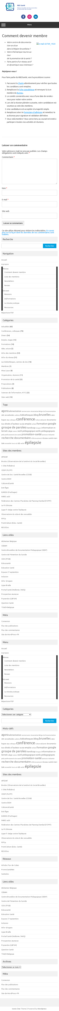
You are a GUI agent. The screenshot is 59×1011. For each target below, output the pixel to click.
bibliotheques (26, 415)
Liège (10, 431)
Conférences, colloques (10, 331)
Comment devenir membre (15, 272)
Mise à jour (5, 371)
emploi (28, 423)
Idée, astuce (6, 349)
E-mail (5, 200)
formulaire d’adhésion (33, 112)
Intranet (6, 291)
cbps (7, 420)
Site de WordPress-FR (10, 634)
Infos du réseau (7, 357)
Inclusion (4, 577)
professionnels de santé (13, 435)
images (38, 428)
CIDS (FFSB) (6, 559)
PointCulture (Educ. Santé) (11, 523)
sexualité (8, 443)
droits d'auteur (12, 423)
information (47, 427)
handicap (31, 427)
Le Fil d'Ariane (6, 505)
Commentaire (8, 157)
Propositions (6, 384)
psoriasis (45, 435)
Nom (4, 188)
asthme (17, 415)
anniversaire (26, 411)
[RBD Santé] (29, 11)
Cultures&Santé (40, 420)
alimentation (15, 411)
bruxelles (45, 414)
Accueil (4, 260)
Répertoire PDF (7, 313)
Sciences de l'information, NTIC (13, 393)
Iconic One (16, 1009)
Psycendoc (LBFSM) (9, 599)
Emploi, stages (7, 340)
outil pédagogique (26, 431)
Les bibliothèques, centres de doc (14, 362)
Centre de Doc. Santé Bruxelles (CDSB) (16, 474)
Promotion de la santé (10, 379)
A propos (5, 264)
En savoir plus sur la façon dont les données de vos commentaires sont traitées (28, 232)
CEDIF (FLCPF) (6, 470)
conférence (25, 419)
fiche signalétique (26, 90)
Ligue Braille (6, 585)
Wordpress (42, 1009)
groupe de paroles (13, 427)
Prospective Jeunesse (10, 594)
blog (36, 415)
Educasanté (6, 563)
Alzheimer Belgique (9, 541)
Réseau (6, 269)
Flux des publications (9, 626)
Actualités (5, 326)
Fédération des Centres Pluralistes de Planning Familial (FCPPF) (26, 501)
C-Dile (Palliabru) (8, 466)
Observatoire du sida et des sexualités (16, 514)
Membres (5, 366)
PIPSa (3, 518)
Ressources (8, 307)
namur (15, 431)
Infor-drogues (6, 581)
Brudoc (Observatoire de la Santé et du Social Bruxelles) (23, 461)
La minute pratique (11, 303)
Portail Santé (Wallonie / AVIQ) (13, 590)
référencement (36, 438)
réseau (45, 438)
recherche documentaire (16, 437)
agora (5, 410)
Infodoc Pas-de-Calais (10, 865)
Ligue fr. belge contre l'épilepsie (13, 510)
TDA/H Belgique (7, 607)
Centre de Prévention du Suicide (14, 555)
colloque (13, 420)
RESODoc (5, 527)
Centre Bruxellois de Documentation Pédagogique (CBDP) (24, 550)
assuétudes (9, 415)
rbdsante (51, 435)
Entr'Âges (5, 488)
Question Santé (7, 603)
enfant (34, 424)
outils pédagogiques (45, 431)
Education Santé (7, 568)
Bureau (20, 93)
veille (22, 443)
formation (42, 423)
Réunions (8, 294)
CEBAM (4, 546)
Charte (21, 83)
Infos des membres (9, 353)
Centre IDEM (6, 479)
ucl (16, 443)
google (52, 423)
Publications (6, 388)
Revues (7, 285)
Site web (5, 211)
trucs (13, 443)
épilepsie (33, 442)
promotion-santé (31, 434)
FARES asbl (5, 496)
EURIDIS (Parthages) (9, 492)
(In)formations (10, 299)
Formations (6, 344)
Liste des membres (11, 277)
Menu (29, 25)
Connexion (5, 621)
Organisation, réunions (10, 375)
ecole (22, 424)
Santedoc (5, 874)
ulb (19, 443)
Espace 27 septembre (10, 572)
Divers (3, 335)
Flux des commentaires (10, 630)
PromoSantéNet (7, 869)
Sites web (5, 397)
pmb (2, 435)
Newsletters (9, 281)
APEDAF (4, 457)
